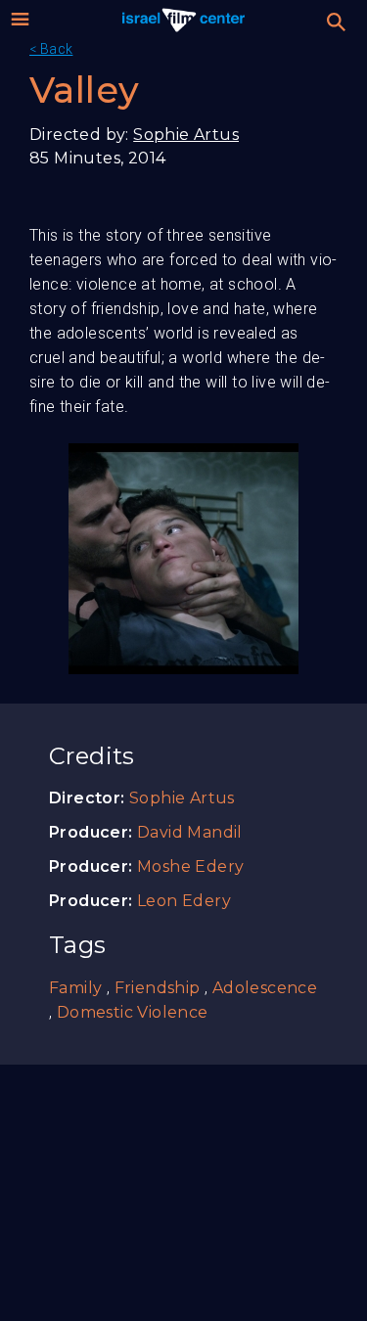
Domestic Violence (132, 1012)
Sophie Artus (186, 134)
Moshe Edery (190, 866)
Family (75, 988)
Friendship (158, 988)
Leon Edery (184, 900)
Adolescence (264, 988)
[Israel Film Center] (183, 19)
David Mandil (190, 832)
